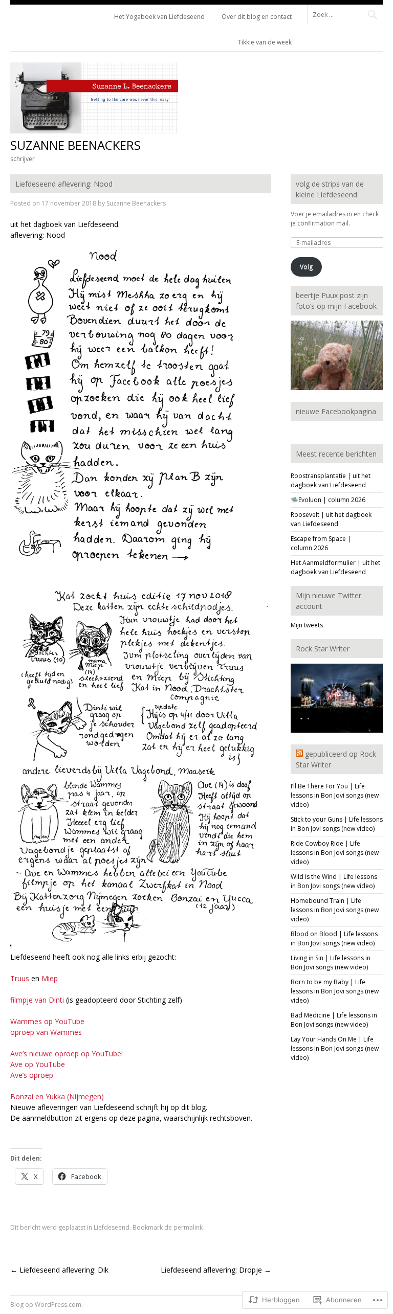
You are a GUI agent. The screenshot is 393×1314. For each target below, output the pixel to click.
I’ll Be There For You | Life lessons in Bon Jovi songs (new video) (335, 795)
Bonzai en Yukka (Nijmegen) (57, 1096)
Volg (306, 266)
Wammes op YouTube (48, 1021)
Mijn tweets (307, 625)
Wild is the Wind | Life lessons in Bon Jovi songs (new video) (334, 881)
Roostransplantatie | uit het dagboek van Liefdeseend (330, 480)
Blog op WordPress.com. (46, 1304)
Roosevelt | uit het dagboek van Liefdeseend (331, 519)
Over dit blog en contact (257, 16)
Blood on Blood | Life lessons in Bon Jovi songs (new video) (334, 938)
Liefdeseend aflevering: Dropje (216, 1270)
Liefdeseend (111, 1227)
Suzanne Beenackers (75, 145)
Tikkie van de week (265, 42)
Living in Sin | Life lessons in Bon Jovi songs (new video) (330, 962)
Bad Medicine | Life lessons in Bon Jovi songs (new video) (334, 1020)
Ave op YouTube (38, 1064)
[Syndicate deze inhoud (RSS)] (299, 754)
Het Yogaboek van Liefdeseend (159, 16)
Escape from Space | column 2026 (321, 543)
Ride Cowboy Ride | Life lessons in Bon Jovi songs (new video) (335, 852)
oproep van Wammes (46, 1032)
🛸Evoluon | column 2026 (328, 499)
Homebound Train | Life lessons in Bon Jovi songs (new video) (335, 909)
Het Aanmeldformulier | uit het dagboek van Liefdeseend (335, 567)
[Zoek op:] (345, 14)
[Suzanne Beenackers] (94, 130)
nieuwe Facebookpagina (336, 411)
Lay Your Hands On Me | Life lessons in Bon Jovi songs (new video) (335, 1048)
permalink (188, 1227)
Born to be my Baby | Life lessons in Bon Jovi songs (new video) (335, 991)
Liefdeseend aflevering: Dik (59, 1270)
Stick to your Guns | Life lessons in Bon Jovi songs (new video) (337, 824)
